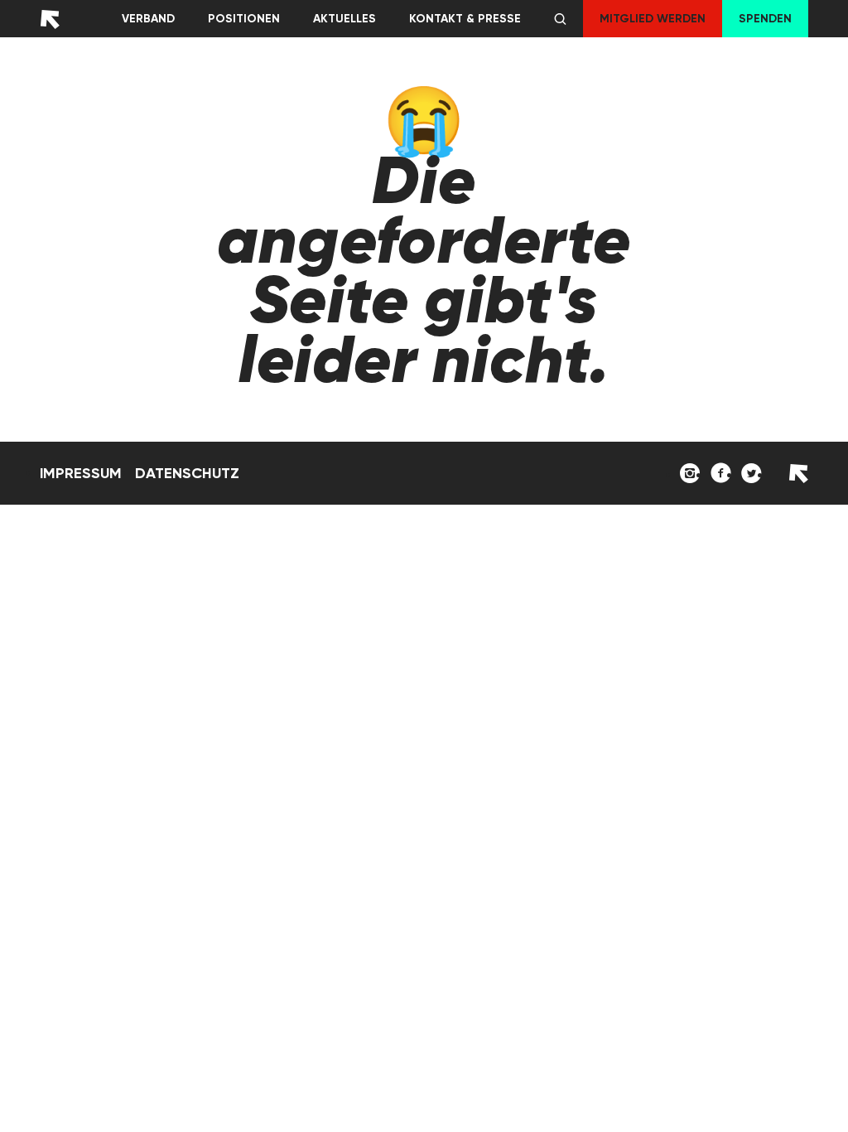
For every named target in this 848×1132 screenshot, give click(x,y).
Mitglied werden (653, 19)
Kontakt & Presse (465, 19)
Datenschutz (187, 473)
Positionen (244, 19)
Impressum (81, 473)
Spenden (765, 19)
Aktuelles (344, 19)
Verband (148, 19)
